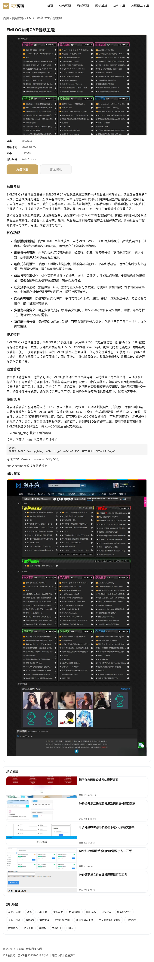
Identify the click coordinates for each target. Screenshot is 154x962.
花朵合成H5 (14, 911)
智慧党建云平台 (84, 919)
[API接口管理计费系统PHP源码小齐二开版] (41, 858)
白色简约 (131, 919)
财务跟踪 (13, 927)
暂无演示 (56, 169)
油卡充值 (28, 927)
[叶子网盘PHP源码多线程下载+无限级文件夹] (41, 834)
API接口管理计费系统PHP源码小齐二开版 (105, 851)
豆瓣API (56, 927)
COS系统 (91, 911)
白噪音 (70, 927)
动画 (29, 911)
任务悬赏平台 (124, 911)
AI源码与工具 (140, 6)
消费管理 (44, 919)
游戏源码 (83, 6)
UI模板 (42, 927)
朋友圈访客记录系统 (110, 919)
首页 (50, 6)
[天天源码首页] (13, 6)
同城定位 (58, 911)
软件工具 (119, 6)
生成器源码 (74, 911)
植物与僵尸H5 (62, 919)
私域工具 (42, 911)
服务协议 (57, 955)
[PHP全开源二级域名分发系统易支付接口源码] (41, 810)
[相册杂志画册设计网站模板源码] (41, 787)
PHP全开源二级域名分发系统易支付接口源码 (107, 803)
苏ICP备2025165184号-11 (34, 955)
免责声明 (70, 955)
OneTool (106, 911)
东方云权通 (14, 919)
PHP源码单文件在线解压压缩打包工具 (103, 874)
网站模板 (101, 6)
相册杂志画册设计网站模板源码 (98, 780)
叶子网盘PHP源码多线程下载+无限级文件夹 (106, 827)
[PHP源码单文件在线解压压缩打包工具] (41, 881)
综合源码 (65, 6)
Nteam (30, 919)
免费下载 (22, 169)
